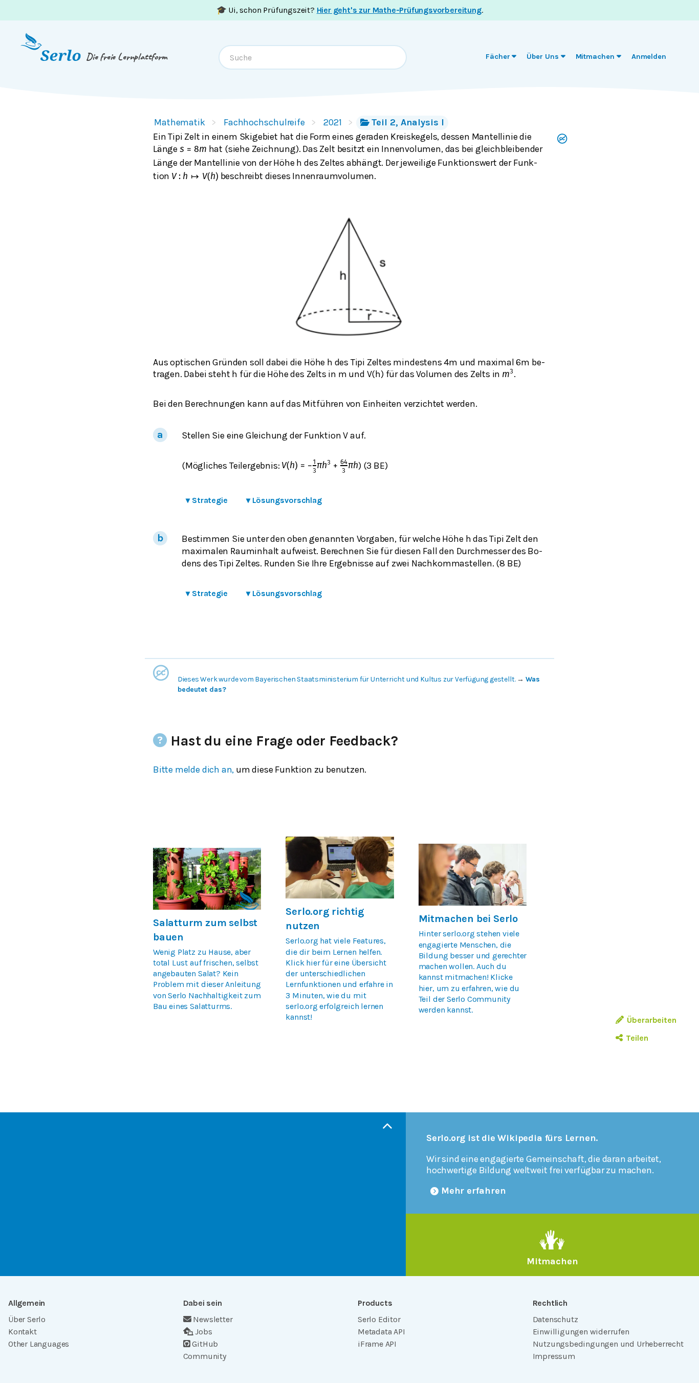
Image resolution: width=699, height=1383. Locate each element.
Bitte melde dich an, (193, 769)
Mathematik (179, 122)
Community (204, 1356)
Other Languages (38, 1344)
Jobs (203, 1331)
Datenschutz (555, 1319)
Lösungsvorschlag (284, 500)
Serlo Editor (379, 1319)
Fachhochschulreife (264, 122)
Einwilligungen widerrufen (581, 1331)
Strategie (207, 500)
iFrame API (377, 1344)
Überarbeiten (651, 1020)
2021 (332, 122)
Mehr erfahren (473, 1190)
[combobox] (313, 57)
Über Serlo (27, 1319)
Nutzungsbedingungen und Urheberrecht (608, 1344)
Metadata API (381, 1331)
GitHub (205, 1344)
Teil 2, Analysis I (408, 122)
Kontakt (22, 1331)
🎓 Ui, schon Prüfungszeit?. (349, 10)
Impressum (554, 1356)
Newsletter (212, 1319)
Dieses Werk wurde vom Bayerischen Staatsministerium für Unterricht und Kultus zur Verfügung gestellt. (347, 679)
